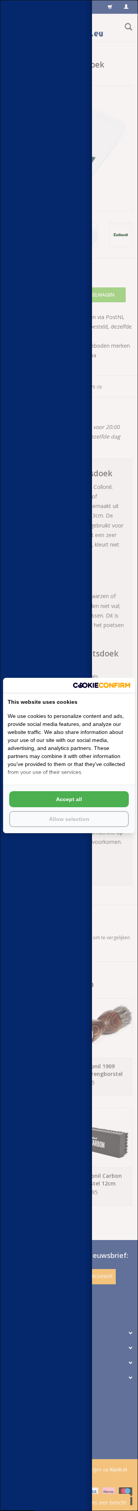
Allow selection (69, 819)
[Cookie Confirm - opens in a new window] (101, 685)
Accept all (69, 799)
